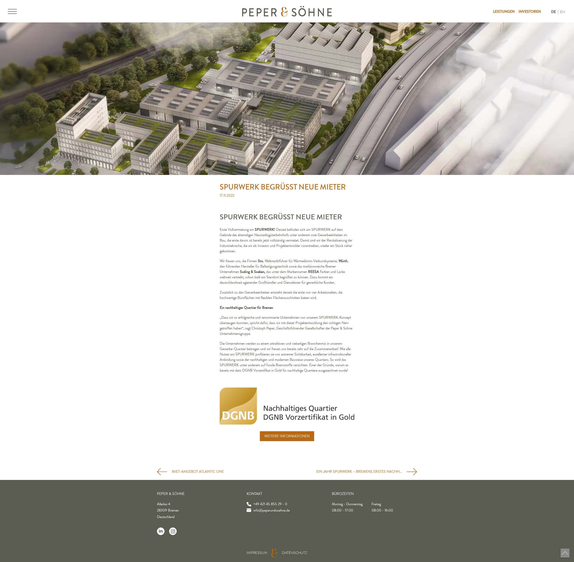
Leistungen (504, 11)
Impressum (257, 552)
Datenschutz (294, 552)
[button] (12, 12)
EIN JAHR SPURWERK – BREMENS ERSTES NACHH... (359, 471)
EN (562, 12)
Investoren (530, 11)
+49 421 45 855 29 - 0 (270, 504)
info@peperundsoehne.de (271, 510)
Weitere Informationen (287, 436)
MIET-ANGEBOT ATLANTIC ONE (198, 471)
